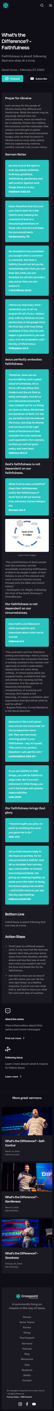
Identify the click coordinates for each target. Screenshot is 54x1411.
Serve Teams (27, 1322)
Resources (27, 1359)
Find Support (27, 1337)
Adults (27, 1375)
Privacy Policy (13, 1397)
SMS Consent (26, 1397)
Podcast (27, 1348)
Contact (27, 1380)
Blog (27, 1353)
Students (27, 1369)
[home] (5, 5)
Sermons (27, 1343)
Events (27, 1327)
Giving (27, 1332)
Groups (27, 1316)
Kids (27, 1364)
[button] (49, 5)
